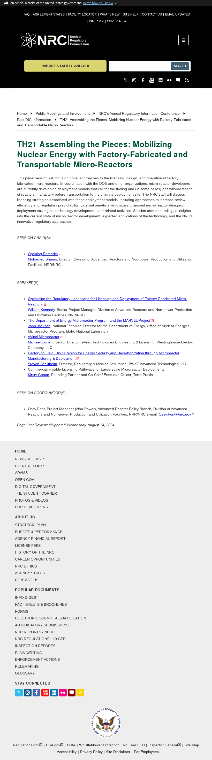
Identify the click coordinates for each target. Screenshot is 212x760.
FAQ (26, 14)
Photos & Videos (31, 500)
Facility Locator (82, 14)
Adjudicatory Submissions (42, 625)
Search (180, 66)
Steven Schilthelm (42, 364)
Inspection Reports (35, 646)
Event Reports (30, 466)
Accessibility (67, 752)
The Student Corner (36, 493)
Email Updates (177, 14)
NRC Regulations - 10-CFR (40, 639)
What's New (109, 14)
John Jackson (39, 326)
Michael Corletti (40, 342)
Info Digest (26, 597)
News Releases (30, 459)
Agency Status (30, 573)
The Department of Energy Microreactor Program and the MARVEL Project (89, 320)
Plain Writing (28, 653)
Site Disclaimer (118, 752)
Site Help (131, 14)
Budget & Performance (38, 532)
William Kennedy (41, 310)
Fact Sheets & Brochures (41, 604)
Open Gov (24, 480)
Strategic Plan (30, 525)
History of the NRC (34, 552)
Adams (21, 473)
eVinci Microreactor (43, 337)
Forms (21, 611)
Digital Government (35, 487)
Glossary (25, 673)
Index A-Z (96, 21)
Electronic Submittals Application (50, 618)
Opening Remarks (43, 254)
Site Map (192, 745)
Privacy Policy (91, 752)
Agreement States (49, 14)
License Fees (28, 545)
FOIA (71, 745)
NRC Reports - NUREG (36, 632)
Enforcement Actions (37, 659)
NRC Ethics (26, 566)
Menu (185, 40)
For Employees (146, 752)
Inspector (163, 745)
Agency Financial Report (40, 538)
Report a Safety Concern (65, 65)
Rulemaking (27, 666)
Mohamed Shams (42, 259)
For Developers (31, 507)
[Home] (99, 40)
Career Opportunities (37, 559)
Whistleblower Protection (99, 745)
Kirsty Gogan (38, 375)
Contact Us (152, 14)
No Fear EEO (134, 745)
